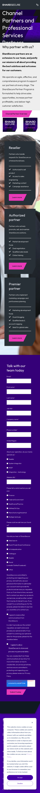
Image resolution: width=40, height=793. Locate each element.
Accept (20, 777)
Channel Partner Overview (16, 114)
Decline (20, 783)
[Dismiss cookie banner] (32, 722)
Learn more (17, 197)
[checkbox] (19, 466)
